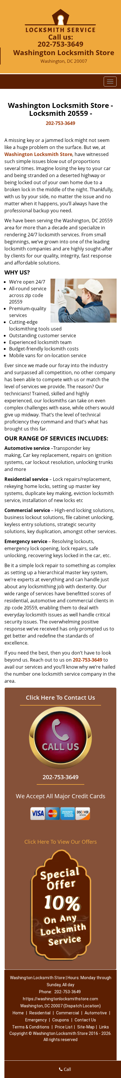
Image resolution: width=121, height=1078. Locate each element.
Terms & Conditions (30, 1027)
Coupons (60, 1020)
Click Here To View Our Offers (60, 841)
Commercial (67, 1013)
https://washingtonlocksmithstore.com (60, 998)
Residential (40, 1013)
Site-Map (86, 1027)
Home (18, 1013)
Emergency (36, 1020)
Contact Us (85, 1020)
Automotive (96, 1013)
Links (104, 1027)
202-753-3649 (60, 44)
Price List (64, 1027)
